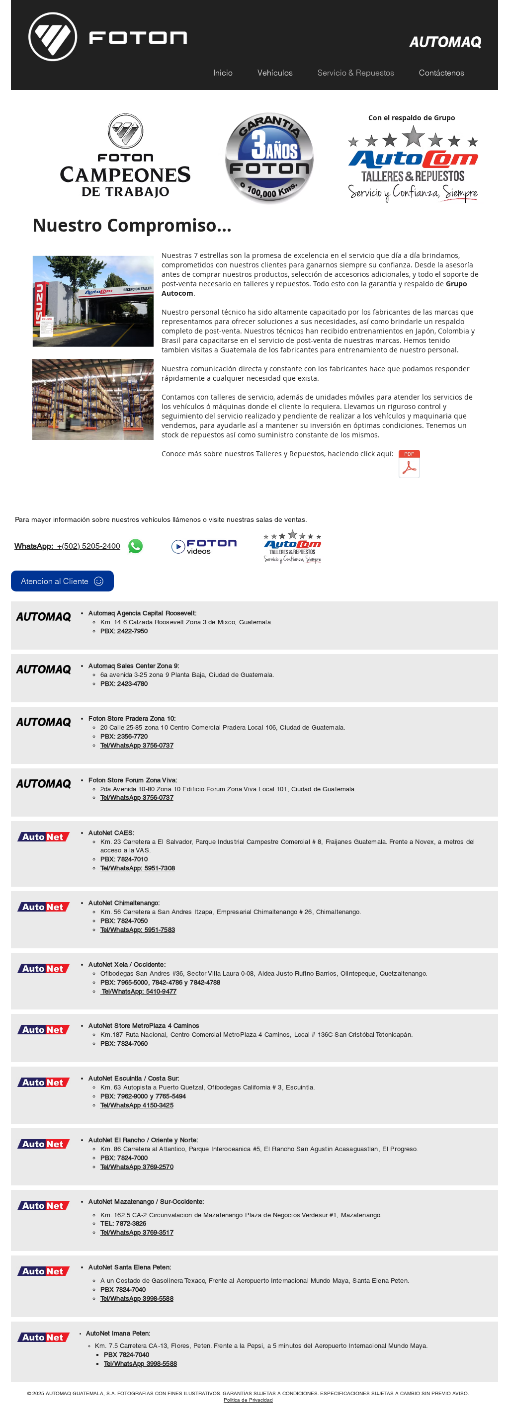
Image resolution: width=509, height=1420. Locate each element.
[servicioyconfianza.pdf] (409, 465)
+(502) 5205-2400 (67, 546)
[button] (280, 73)
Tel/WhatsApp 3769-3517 (136, 1232)
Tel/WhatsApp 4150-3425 (136, 1105)
